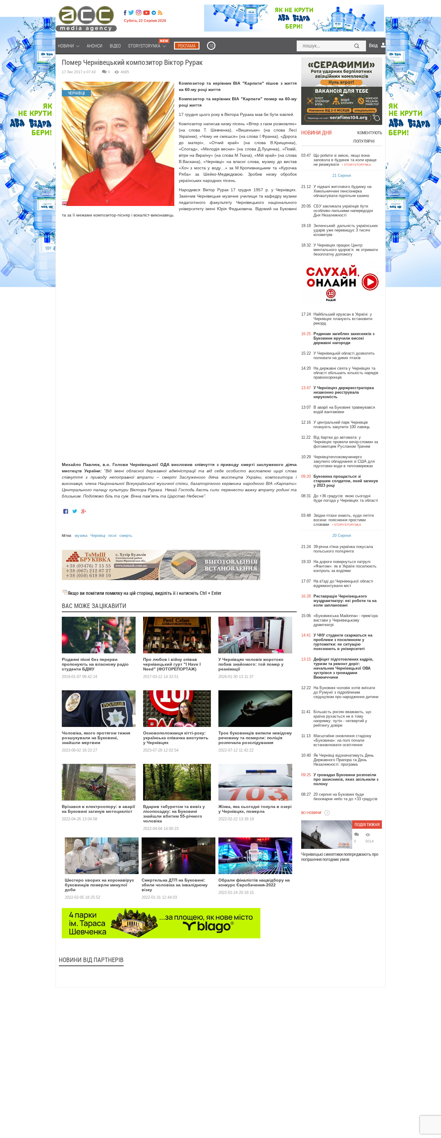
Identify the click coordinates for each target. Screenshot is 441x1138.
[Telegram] (154, 12)
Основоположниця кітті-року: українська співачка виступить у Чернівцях (175, 738)
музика (81, 535)
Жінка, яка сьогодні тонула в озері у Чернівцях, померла (255, 809)
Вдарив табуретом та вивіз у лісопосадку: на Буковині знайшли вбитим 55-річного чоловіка (174, 813)
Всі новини (311, 812)
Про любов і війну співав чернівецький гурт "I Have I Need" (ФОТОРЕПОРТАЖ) (172, 664)
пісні (112, 535)
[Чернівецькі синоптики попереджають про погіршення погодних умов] (326, 834)
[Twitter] (131, 12)
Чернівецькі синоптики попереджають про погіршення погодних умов (339, 857)
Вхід (373, 45)
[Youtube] (146, 12)
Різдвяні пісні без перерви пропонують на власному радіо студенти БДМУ (95, 664)
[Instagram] (139, 12)
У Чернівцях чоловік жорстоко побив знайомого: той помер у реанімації (251, 664)
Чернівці (97, 535)
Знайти (357, 47)
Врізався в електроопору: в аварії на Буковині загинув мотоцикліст (98, 809)
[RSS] (160, 12)
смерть (125, 535)
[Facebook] (125, 12)
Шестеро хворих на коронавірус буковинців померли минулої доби (99, 885)
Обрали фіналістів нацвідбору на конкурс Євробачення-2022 (254, 882)
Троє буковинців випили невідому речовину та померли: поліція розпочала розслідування (255, 738)
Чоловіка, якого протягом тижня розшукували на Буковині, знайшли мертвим (96, 738)
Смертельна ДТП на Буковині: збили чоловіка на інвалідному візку (175, 885)
